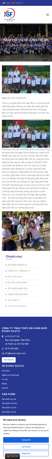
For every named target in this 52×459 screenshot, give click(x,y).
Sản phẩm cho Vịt (9, 408)
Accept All (26, 440)
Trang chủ (11, 45)
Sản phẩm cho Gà (9, 399)
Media (4, 384)
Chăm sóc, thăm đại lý (19, 271)
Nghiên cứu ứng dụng (10, 375)
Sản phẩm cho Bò (9, 412)
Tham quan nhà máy (18, 294)
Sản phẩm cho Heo (9, 403)
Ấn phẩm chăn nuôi (17, 265)
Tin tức (5, 379)
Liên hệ (5, 388)
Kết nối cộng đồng (17, 282)
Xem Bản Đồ (9, 360)
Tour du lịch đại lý (17, 306)
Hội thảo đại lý (15, 276)
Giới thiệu (6, 371)
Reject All (26, 454)
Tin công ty (14, 300)
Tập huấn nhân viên (18, 288)
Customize (26, 447)
